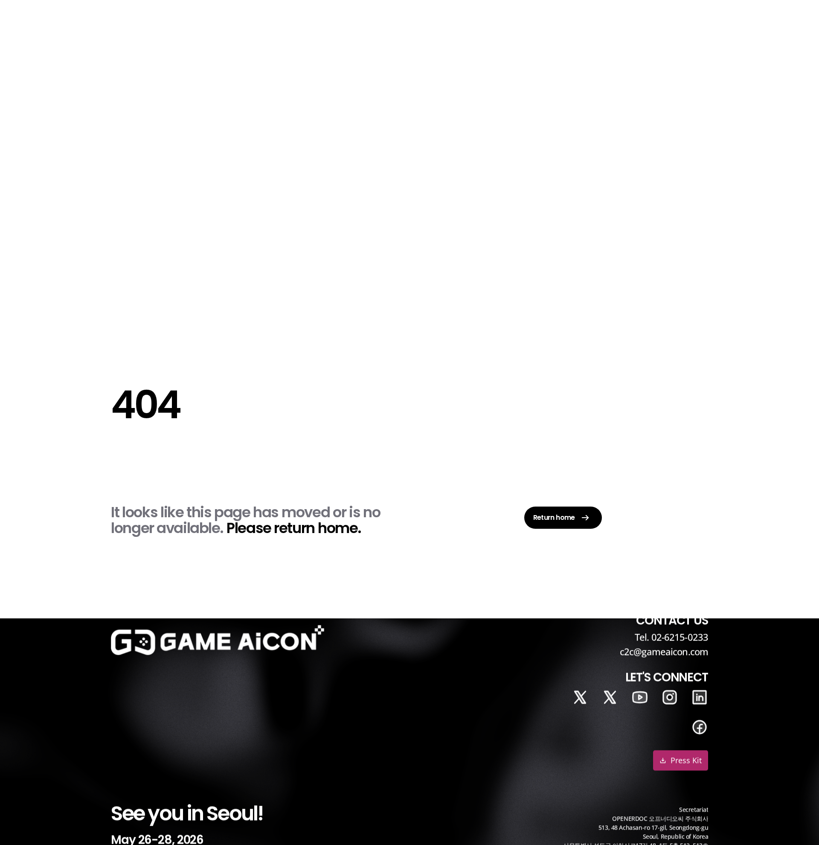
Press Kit (686, 760)
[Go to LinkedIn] (580, 697)
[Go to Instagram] (669, 697)
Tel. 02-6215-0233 (671, 636)
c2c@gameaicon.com (664, 651)
